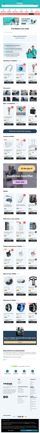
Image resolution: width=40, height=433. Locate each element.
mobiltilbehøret (8, 358)
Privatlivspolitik (32, 382)
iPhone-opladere (32, 389)
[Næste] (36, 74)
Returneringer (20, 382)
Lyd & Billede (21, 11)
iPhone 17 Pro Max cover (21, 401)
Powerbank (26, 11)
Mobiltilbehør (9, 11)
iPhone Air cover (20, 399)
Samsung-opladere (32, 390)
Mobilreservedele (3, 11)
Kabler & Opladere (15, 11)
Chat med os (20, 342)
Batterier (31, 11)
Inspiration (31, 384)
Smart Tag (31, 394)
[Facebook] (4, 396)
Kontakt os (19, 383)
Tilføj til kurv (8, 82)
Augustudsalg (37, 11)
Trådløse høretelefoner (33, 393)
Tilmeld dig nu (28, 131)
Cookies (31, 383)
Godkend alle (29, 430)
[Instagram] (7, 396)
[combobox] (20, 6)
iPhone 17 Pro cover (20, 400)
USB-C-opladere (32, 391)
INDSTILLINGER (11, 430)
